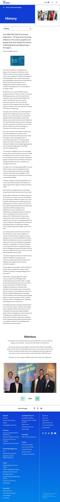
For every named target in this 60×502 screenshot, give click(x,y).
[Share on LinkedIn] (41, 408)
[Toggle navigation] (56, 2)
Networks (5, 415)
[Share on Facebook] (34, 408)
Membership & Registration (10, 449)
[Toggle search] (52, 2)
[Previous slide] (22, 398)
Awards (5, 463)
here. (17, 51)
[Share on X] (38, 408)
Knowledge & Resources (28, 415)
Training (24, 442)
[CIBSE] (6, 2)
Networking (25, 434)
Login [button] (45, 2)
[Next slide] (37, 398)
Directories (6, 430)
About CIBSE (6, 488)
